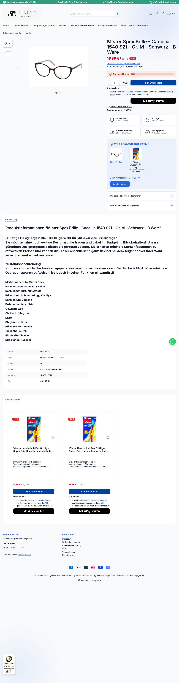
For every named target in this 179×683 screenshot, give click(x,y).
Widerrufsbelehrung (71, 542)
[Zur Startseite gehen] (22, 13)
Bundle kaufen (120, 184)
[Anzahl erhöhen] (119, 83)
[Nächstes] (100, 67)
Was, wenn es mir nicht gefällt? (124, 206)
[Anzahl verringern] (109, 83)
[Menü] (13, 655)
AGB (112, 94)
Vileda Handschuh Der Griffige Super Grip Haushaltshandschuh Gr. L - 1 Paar (87, 450)
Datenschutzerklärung (71, 545)
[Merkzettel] (151, 13)
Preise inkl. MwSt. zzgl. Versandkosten (123, 64)
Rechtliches (68, 534)
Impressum (66, 539)
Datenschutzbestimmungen (133, 92)
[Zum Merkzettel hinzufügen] (52, 437)
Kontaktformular (24, 554)
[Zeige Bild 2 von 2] (60, 93)
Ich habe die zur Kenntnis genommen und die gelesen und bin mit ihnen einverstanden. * (141, 93)
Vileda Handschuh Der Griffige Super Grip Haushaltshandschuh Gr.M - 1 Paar (32, 450)
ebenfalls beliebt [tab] (12, 399)
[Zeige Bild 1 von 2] (56, 93)
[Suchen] (118, 13)
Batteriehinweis (68, 555)
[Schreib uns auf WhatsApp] (172, 341)
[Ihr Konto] (157, 13)
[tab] (11, 219)
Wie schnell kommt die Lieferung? (125, 196)
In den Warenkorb (153, 82)
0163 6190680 (10, 543)
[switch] (8, 671)
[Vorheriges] (17, 67)
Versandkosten (68, 552)
